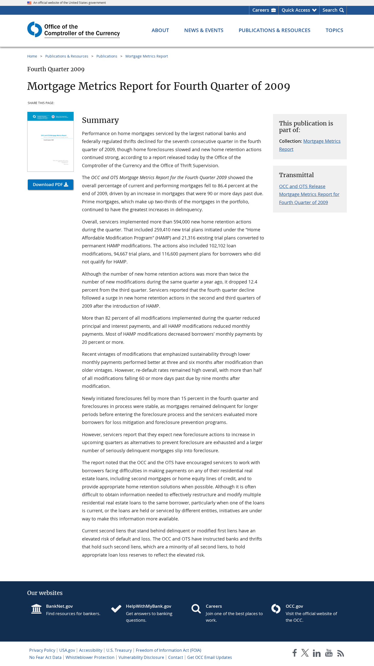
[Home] (118, 609)
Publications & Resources (66, 56)
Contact (175, 657)
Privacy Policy (42, 650)
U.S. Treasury (119, 650)
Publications (106, 56)
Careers (260, 10)
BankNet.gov (59, 606)
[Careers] (198, 609)
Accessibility (90, 650)
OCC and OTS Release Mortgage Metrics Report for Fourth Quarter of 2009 (309, 194)
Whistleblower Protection (90, 657)
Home (32, 56)
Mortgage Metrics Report (146, 56)
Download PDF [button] (48, 184)
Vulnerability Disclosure (141, 657)
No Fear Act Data (45, 657)
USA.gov (67, 650)
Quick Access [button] (296, 10)
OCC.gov (294, 606)
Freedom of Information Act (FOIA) (168, 650)
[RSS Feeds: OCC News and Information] (341, 654)
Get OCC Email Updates (209, 657)
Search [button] (330, 10)
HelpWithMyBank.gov (148, 606)
